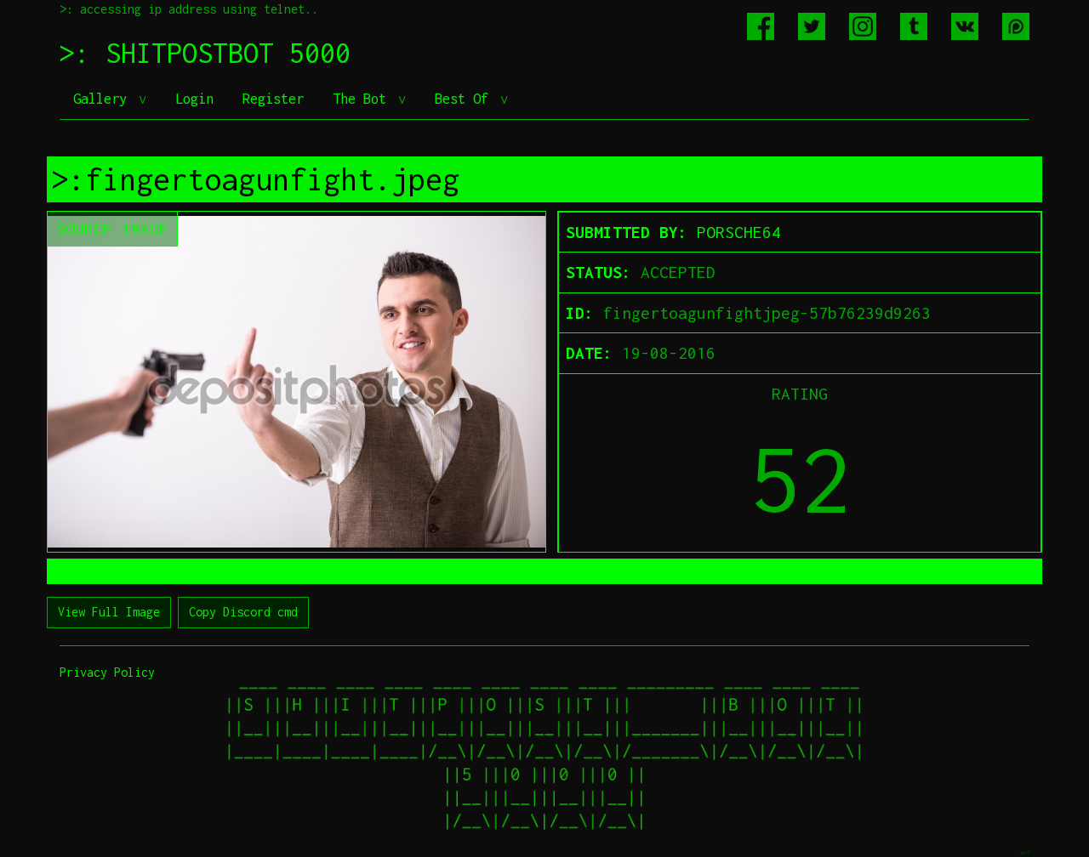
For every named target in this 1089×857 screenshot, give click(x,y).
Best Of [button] (465, 98)
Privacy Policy (107, 672)
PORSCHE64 (739, 232)
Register (273, 98)
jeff (1024, 852)
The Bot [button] (363, 98)
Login (194, 98)
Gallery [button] (103, 98)
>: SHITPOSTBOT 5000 (205, 53)
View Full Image (109, 611)
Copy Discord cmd (243, 611)
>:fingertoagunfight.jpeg (255, 179)
